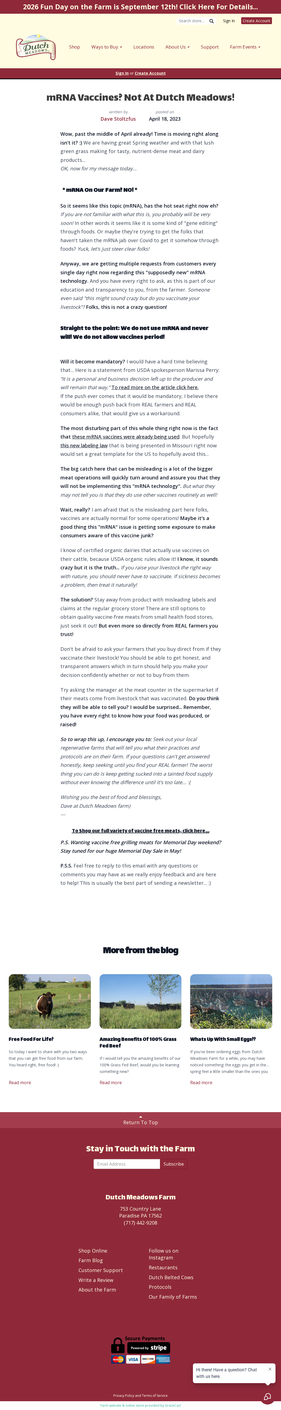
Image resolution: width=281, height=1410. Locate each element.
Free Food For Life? (31, 1039)
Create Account (256, 20)
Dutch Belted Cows (171, 1277)
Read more (20, 1083)
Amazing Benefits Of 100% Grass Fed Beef (138, 1043)
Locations (143, 47)
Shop (74, 47)
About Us (176, 47)
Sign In (229, 20)
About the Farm (97, 1289)
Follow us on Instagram (163, 1254)
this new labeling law (84, 445)
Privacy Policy (123, 1395)
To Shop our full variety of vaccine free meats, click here (138, 831)
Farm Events (244, 47)
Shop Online (92, 1250)
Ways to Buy (105, 47)
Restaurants (163, 1267)
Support (210, 47)
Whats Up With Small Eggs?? (223, 1039)
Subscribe (174, 1164)
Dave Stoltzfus (118, 118)
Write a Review (95, 1280)
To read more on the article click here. (155, 387)
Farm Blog (90, 1260)
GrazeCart (173, 1405)
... (207, 831)
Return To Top (140, 1122)
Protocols (160, 1287)
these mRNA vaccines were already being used (125, 436)
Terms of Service (155, 1395)
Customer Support (100, 1270)
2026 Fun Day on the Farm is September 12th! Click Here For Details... (140, 6)
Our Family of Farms (173, 1296)
